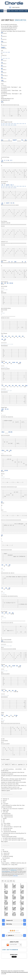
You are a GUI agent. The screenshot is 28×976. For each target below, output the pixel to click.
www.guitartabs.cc (6, 871)
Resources (21, 10)
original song (14, 869)
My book (16, 10)
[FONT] (5, 881)
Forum (25, 10)
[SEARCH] (13, 881)
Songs (5, 10)
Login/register (16, 7)
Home (2, 10)
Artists (8, 10)
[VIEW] (2, 881)
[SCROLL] (8, 881)
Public (12, 10)
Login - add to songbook (10, 949)
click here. (15, 875)
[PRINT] (11, 881)
